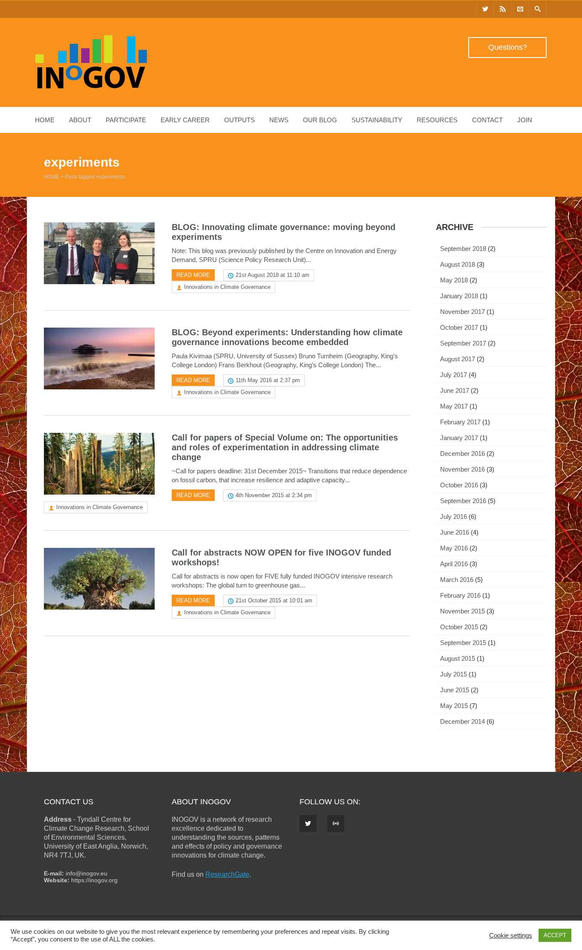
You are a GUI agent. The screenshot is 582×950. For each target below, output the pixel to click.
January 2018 (459, 295)
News (278, 120)
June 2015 (454, 690)
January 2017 (459, 437)
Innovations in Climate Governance (227, 287)
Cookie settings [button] (510, 935)
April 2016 (454, 563)
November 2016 (462, 469)
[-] (91, 86)
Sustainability (377, 120)
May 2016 (454, 548)
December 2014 (462, 721)
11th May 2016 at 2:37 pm (268, 380)
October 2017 (459, 327)
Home (45, 120)
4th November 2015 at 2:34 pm (274, 495)
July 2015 (453, 674)
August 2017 (457, 359)
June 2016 (454, 532)
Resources (437, 120)
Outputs (239, 120)
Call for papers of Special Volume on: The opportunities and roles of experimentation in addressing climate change (285, 447)
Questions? (507, 47)
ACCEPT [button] (555, 935)
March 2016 (456, 579)
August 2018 (457, 264)
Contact (487, 120)
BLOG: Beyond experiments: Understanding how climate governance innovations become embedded (287, 337)
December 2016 (462, 453)
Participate (126, 120)
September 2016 (463, 500)
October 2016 (459, 485)
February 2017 (460, 422)
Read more (193, 275)
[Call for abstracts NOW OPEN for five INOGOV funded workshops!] (99, 579)
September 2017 (463, 343)
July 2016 (453, 516)
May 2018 (454, 280)
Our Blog (320, 120)
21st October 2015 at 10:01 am (274, 600)
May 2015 (454, 705)
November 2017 (462, 311)
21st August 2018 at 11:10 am (272, 275)
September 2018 (463, 248)
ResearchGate (227, 874)
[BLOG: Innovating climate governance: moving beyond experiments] (99, 253)
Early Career (185, 120)
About (80, 120)
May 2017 (454, 406)
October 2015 (459, 626)
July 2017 (453, 374)
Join (524, 120)
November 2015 (462, 611)
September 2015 (463, 642)
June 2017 (454, 390)
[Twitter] (485, 9)
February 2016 (460, 595)
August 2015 (457, 658)
